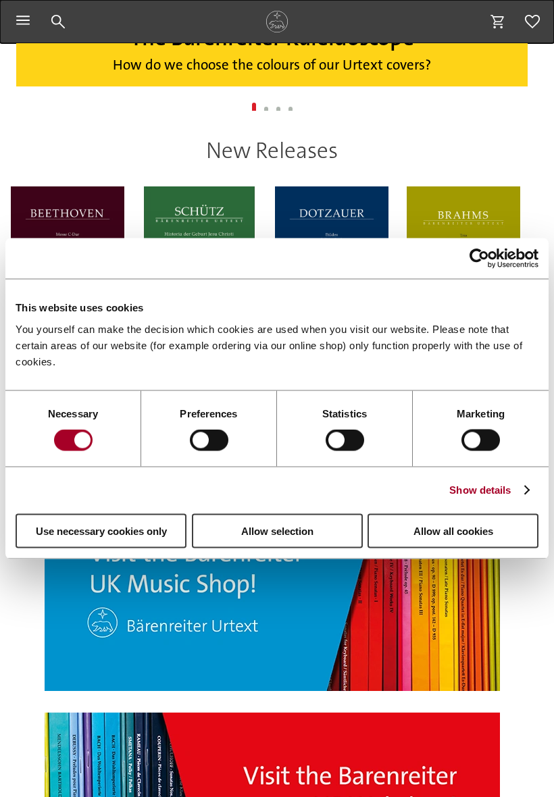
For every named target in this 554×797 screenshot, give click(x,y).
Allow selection (277, 530)
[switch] (209, 440)
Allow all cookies (453, 530)
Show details (480, 490)
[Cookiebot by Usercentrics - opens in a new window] (479, 259)
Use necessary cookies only (101, 530)
